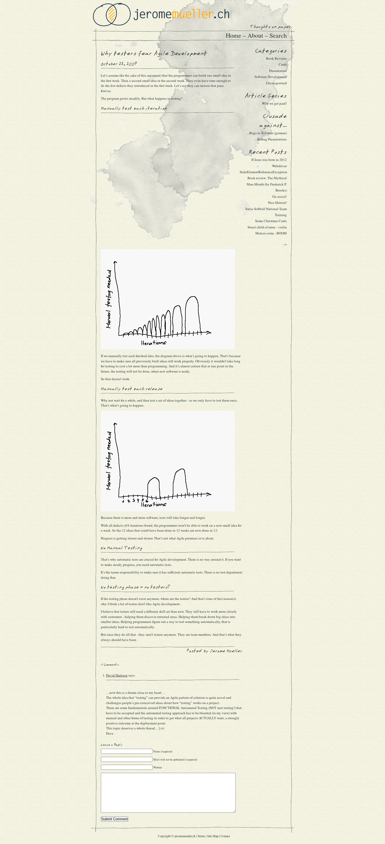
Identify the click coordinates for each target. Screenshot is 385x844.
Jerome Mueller (226, 651)
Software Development (271, 76)
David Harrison (117, 675)
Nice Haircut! (277, 202)
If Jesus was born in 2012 (269, 159)
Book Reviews (276, 58)
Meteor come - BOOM (271, 233)
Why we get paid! (274, 103)
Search (278, 35)
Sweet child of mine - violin (267, 227)
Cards (283, 64)
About (255, 35)
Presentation (278, 70)
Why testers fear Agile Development (154, 53)
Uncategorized (276, 83)
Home (233, 35)
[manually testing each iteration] (168, 348)
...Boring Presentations (271, 139)
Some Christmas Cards (271, 220)
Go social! (279, 196)
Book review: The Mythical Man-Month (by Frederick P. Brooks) (267, 184)
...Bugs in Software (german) (267, 133)
